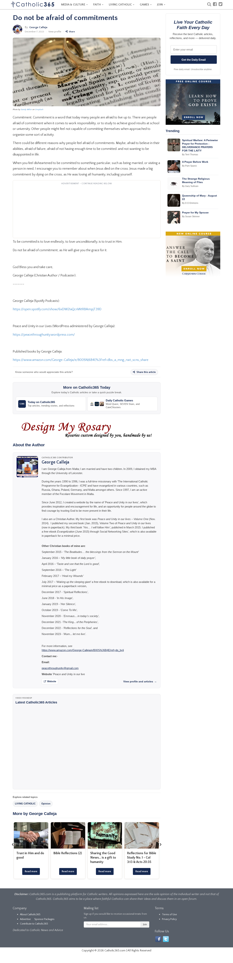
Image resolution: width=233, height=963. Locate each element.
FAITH (97, 4)
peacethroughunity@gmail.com (60, 668)
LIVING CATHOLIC (121, 4)
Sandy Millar (26, 109)
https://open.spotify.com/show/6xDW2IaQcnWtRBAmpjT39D (57, 309)
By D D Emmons (190, 203)
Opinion (45, 803)
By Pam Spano (189, 166)
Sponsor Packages (44, 919)
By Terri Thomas (190, 154)
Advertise (25, 919)
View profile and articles (140, 681)
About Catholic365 (30, 914)
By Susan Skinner (191, 216)
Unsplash (39, 109)
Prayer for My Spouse (195, 212)
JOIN (160, 4)
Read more (31, 871)
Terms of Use (169, 914)
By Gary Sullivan (190, 186)
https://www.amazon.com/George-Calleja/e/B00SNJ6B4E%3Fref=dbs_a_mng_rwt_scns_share (80, 360)
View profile (54, 31)
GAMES (145, 4)
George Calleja (38, 27)
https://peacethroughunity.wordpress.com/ (44, 335)
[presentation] (13, 844)
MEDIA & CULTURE (73, 4)
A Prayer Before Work (195, 161)
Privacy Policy (169, 919)
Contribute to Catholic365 (34, 923)
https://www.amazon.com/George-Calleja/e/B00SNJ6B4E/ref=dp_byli (83, 650)
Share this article (146, 372)
